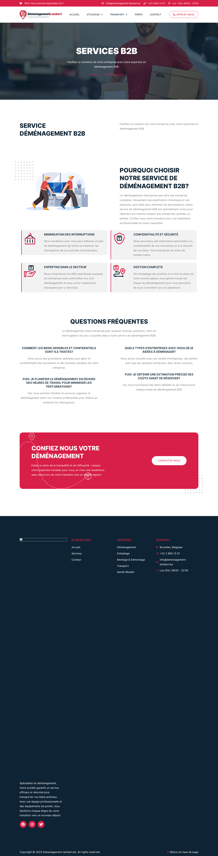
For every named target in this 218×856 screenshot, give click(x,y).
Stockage (93, 14)
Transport (117, 14)
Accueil (75, 14)
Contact (155, 14)
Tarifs (139, 14)
